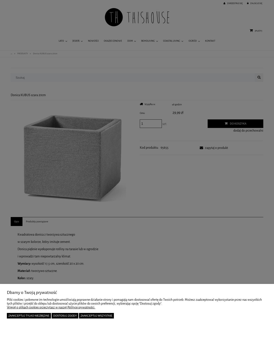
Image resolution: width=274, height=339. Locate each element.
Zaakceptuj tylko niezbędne (28, 315)
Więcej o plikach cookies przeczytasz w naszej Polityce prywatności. (51, 307)
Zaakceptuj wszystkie (96, 315)
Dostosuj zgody (65, 315)
